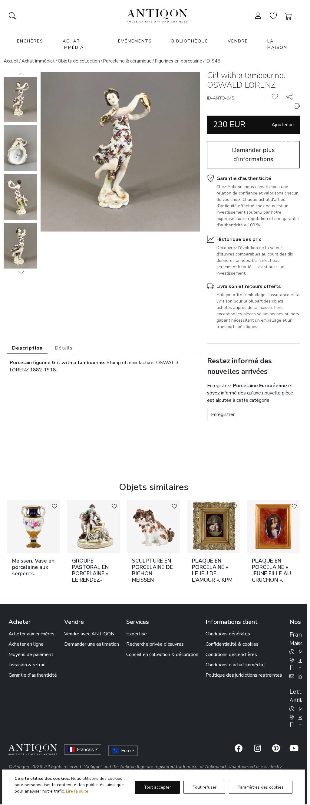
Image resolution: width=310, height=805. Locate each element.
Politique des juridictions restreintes (244, 675)
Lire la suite (77, 791)
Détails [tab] (64, 348)
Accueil (11, 61)
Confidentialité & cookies (232, 644)
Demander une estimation (91, 644)
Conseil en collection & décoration (162, 654)
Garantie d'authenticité (243, 178)
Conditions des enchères (231, 654)
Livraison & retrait (27, 664)
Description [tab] (27, 348)
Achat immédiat (75, 44)
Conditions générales (228, 634)
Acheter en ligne (26, 644)
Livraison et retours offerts (248, 286)
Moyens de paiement (30, 654)
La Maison (277, 44)
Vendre (238, 41)
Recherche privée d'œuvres (155, 644)
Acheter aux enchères (31, 634)
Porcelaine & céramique (127, 61)
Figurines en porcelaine (178, 61)
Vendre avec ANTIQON (89, 634)
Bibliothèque (189, 41)
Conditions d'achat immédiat (235, 664)
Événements (135, 41)
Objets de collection (79, 61)
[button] (21, 272)
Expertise (136, 634)
